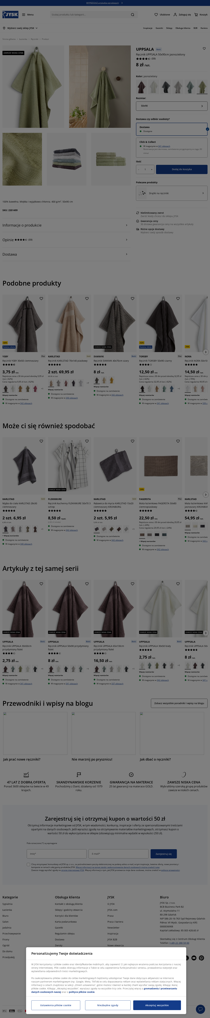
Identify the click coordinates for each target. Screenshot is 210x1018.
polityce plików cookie (81, 991)
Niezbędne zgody (107, 1005)
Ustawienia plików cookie (55, 1005)
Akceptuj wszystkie (157, 1005)
